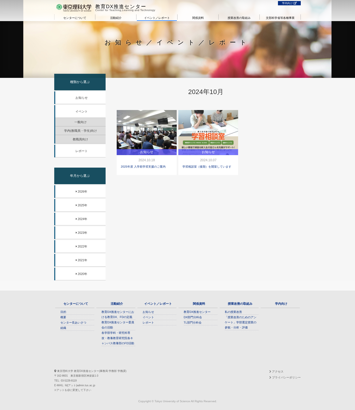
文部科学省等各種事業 (280, 17)
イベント (81, 111)
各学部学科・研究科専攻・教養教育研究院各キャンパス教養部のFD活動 (117, 338)
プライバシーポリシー (286, 377)
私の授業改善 (233, 311)
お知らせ (81, 97)
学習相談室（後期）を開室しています (206, 166)
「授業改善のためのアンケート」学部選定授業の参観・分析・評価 (240, 322)
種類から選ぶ (80, 82)
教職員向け (80, 139)
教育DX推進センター (120, 6)
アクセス (277, 371)
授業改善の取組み (239, 17)
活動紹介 (116, 17)
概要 (63, 317)
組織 (63, 327)
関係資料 (198, 17)
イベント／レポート (157, 17)
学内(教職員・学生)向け (80, 130)
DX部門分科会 (193, 317)
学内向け (288, 3)
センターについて (74, 17)
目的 (63, 311)
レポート (81, 151)
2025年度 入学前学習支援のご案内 (143, 166)
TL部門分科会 (193, 322)
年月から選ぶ (80, 175)
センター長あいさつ (73, 322)
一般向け (80, 122)
